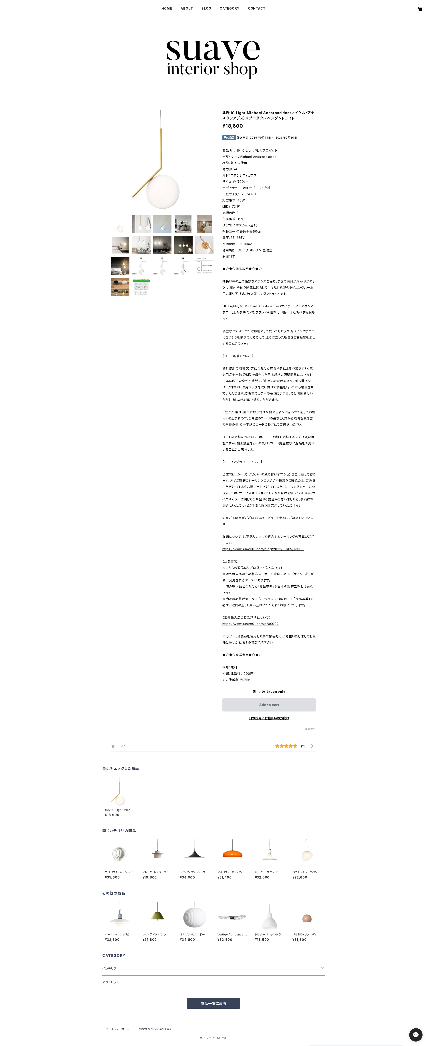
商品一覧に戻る (213, 1003)
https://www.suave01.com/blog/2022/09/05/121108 (263, 549)
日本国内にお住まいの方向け (269, 718)
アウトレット (110, 982)
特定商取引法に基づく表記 (156, 1029)
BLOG (206, 8)
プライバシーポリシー (119, 1029)
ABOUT (187, 8)
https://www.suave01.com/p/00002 (250, 624)
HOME (167, 8)
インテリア (109, 968)
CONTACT (257, 8)
